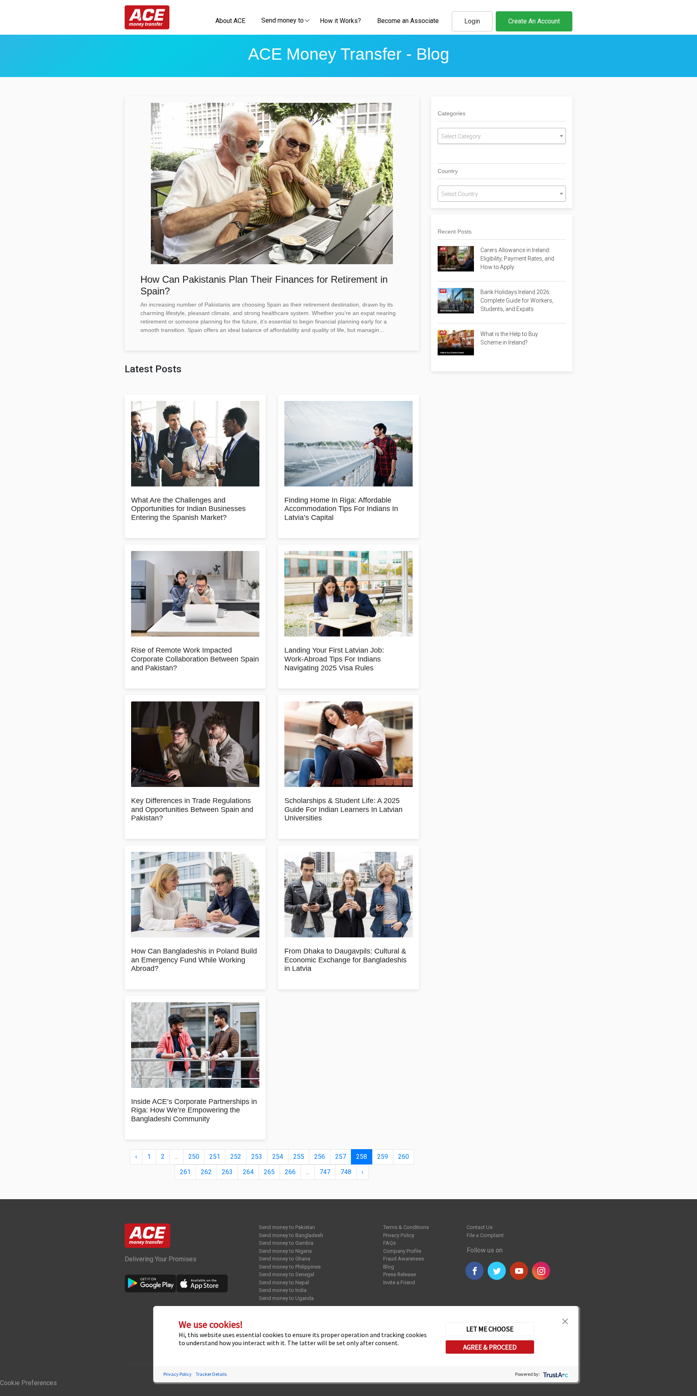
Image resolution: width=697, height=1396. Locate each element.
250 (193, 1156)
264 (248, 1172)
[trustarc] (555, 1374)
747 (324, 1172)
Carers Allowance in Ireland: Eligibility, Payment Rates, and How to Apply (517, 258)
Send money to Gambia (286, 1243)
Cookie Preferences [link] (28, 1383)
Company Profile (402, 1251)
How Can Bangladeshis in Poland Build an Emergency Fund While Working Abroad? (194, 959)
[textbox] (282, 20)
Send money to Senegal (286, 1274)
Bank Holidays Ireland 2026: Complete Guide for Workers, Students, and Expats (516, 300)
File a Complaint (485, 1235)
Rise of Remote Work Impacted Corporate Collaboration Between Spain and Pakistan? (195, 659)
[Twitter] (497, 1271)
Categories (451, 113)
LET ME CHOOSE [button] (489, 1329)
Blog (388, 1267)
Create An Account (534, 21)
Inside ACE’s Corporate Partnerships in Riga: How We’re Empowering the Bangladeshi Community (194, 1110)
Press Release (399, 1274)
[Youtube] (519, 1271)
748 (345, 1172)
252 (235, 1156)
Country (448, 171)
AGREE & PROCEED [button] (490, 1346)
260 (403, 1156)
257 (340, 1156)
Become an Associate (408, 21)
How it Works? (340, 21)
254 (277, 1156)
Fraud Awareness (403, 1259)
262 (206, 1172)
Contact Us (479, 1227)
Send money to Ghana (284, 1259)
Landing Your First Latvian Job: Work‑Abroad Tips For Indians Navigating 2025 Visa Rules (334, 659)
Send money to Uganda (286, 1298)
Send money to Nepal (284, 1282)
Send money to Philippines (290, 1267)
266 (290, 1172)
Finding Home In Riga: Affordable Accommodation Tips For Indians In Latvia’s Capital (341, 509)
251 (214, 1156)
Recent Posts (455, 231)
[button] (565, 1320)
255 (298, 1156)
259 (382, 1156)
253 (256, 1156)
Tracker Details (211, 1374)
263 (227, 1172)
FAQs (389, 1243)
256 (319, 1156)
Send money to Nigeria (285, 1251)
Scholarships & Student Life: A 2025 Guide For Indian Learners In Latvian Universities (343, 809)
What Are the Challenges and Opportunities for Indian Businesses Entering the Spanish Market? (188, 509)
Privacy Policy (398, 1235)
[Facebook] (474, 1271)
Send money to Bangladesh (291, 1235)
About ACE (230, 21)
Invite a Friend (399, 1282)
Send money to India (283, 1290)
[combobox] (282, 20)
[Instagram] (541, 1271)
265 (269, 1172)
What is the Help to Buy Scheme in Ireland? (509, 338)
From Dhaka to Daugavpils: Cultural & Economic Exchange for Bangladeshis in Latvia (345, 959)
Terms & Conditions (406, 1227)
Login (472, 21)
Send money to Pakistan (287, 1227)
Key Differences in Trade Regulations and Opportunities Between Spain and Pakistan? (192, 809)
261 (185, 1172)
